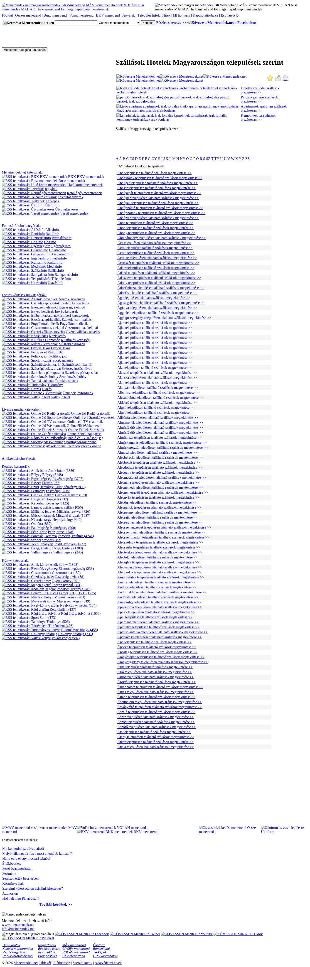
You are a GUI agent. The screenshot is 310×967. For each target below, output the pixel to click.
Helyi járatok (11, 945)
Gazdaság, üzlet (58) (69, 577)
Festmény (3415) (58, 491)
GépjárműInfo (62, 254)
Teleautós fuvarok (70, 197)
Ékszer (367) (51, 483)
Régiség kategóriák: (16, 466)
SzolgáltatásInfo (66, 275)
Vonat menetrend (80, 15)
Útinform (51, 205)
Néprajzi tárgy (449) (66, 519)
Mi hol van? (181, 15)
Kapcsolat (200, 15)
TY (216, 159)
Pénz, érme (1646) (61, 532)
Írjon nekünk (47, 952)
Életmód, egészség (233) (76, 568)
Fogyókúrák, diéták (74, 324)
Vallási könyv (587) (66, 638)
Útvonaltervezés (66, 209)
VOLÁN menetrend (132, 828)
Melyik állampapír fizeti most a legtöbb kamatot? (37, 853)
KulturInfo (54, 262)
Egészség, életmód (72, 307)
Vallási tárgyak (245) (68, 552)
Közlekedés (57, 336)
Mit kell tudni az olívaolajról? (23, 848)
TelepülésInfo (61, 279)
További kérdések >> (55, 904)
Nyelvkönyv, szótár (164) (78, 605)
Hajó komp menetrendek (85, 185)
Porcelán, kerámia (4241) (76, 536)
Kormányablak (13, 883)
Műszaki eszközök (72, 344)
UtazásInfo (55, 283)
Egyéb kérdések (66, 311)
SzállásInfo (56, 270)
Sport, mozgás (62, 360)
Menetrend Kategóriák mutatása (25, 49)
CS (131, 159)
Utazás (47, 389)
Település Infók (149, 15)
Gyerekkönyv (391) (66, 581)
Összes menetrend (28, 15)
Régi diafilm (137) (63, 609)
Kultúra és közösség (75, 340)
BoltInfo (50, 242)
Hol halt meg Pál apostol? (20, 898)
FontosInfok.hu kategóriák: (21, 226)
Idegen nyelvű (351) (66, 585)
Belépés (212, 15)
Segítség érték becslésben (20, 878)
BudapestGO (47, 956)
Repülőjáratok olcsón (17, 956)
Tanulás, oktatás (66, 381)
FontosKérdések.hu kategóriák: (24, 295)
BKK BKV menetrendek (86, 177)
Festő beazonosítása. (17, 868)
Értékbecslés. (11, 863)
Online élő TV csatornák (85, 422)
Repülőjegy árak (14, 952)
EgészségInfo (61, 246)
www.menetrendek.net (18, 925)
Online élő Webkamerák (84, 426)
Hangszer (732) (57, 499)
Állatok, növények (72, 299)
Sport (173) (48, 617)
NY (182, 159)
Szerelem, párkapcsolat (81, 373)
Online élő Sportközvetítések (94, 417)
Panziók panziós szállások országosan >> (259, 99)
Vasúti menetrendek (74, 213)
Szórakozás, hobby (72, 377)
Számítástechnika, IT (77, 364)
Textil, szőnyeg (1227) (70, 544)
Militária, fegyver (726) (73, 511)
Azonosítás (10, 893)
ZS (247, 159)
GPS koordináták (105, 956)
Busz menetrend (55, 15)
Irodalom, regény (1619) (74, 589)
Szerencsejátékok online (83, 446)
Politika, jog (57, 356)
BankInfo (52, 234)
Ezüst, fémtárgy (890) (70, 487)
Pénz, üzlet (55, 352)
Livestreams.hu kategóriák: (21, 409)
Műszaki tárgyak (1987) (73, 515)
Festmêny (9, 873)
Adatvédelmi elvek (108, 963)
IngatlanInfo (58, 258)
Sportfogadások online (80, 442)
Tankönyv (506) (58, 622)
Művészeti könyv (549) (73, 601)
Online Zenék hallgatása (84, 434)
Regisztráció (230, 15)
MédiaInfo (54, 266)
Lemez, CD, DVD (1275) (77, 593)
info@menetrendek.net (18, 929)
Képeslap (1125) (57, 503)
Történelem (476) (60, 626)
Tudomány (55, 385)
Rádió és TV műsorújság (85, 438)
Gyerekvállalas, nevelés (83, 332)
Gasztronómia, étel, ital (81, 328)
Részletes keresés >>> (172, 22)
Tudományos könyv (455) (79, 630)
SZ (208, 159)
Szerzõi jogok (82, 963)
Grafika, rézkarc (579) (71, 495)
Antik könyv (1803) (64, 564)
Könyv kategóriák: (15, 560)
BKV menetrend (108, 15)
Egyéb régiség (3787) (67, 479)
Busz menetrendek (72, 181)
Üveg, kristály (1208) (67, 548)
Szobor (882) (51, 540)
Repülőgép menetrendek (84, 193)
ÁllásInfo (52, 230)
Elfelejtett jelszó (49, 948)
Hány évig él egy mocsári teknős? (26, 858)
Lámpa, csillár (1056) (67, 507)
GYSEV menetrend (76, 948)
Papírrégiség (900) (63, 528)
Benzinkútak (102, 948)
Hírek (166, 15)
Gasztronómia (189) (66, 573)
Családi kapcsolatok (75, 303)
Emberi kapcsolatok (74, 315)
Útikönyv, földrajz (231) (75, 634)
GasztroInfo (57, 250)
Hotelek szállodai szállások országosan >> (260, 90)
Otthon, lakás (60, 348)
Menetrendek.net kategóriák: (22, 172)
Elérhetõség (61, 963)
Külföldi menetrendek (17, 948)
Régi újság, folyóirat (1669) (81, 613)
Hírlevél (45, 963)
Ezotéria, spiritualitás (76, 319)
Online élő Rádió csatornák (90, 413)
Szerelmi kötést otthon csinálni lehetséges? (32, 888)
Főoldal (7, 15)
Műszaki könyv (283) (69, 597)
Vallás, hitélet (60, 397)
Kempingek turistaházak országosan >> (258, 117)
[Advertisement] (84, 36)
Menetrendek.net (26, 963)
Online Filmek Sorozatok (86, 430)
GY (154, 159)
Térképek (52, 201)
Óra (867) (44, 524)
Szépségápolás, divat (76, 368)
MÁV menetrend (74, 945)
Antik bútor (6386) (61, 470)
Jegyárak (128, 15)
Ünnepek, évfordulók (78, 393)
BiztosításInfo (61, 238)
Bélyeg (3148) (52, 475)
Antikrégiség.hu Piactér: (19, 458)
